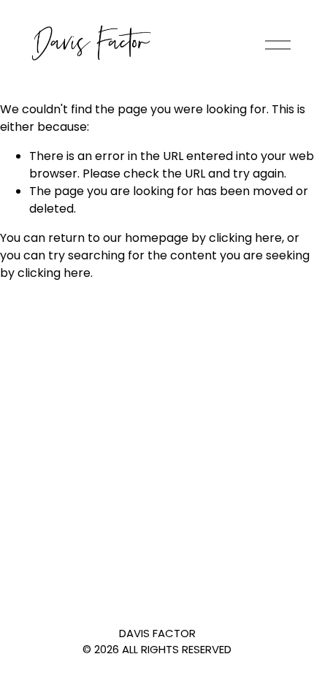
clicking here (245, 237)
